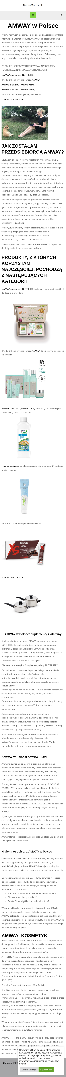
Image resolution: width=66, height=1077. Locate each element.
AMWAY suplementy (12, 75)
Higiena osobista (10, 466)
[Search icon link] (61, 15)
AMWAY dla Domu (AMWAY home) (18, 85)
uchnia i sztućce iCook (14, 99)
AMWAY (36, 80)
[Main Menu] (33, 15)
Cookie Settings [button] (29, 1070)
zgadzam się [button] (46, 1070)
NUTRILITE (27, 75)
